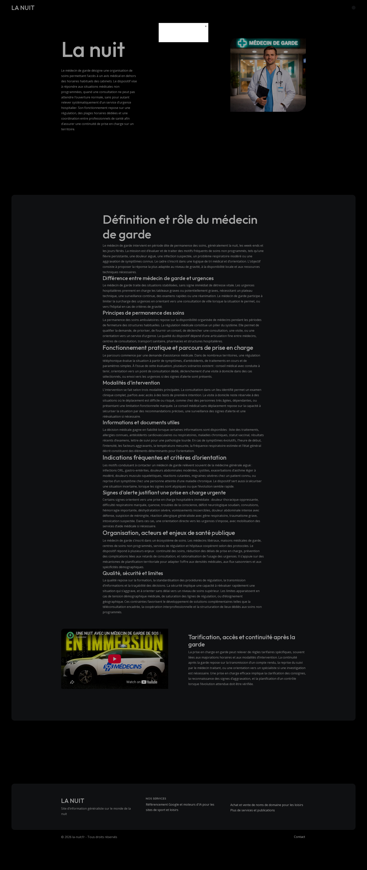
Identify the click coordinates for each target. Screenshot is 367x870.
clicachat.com (183, 35)
